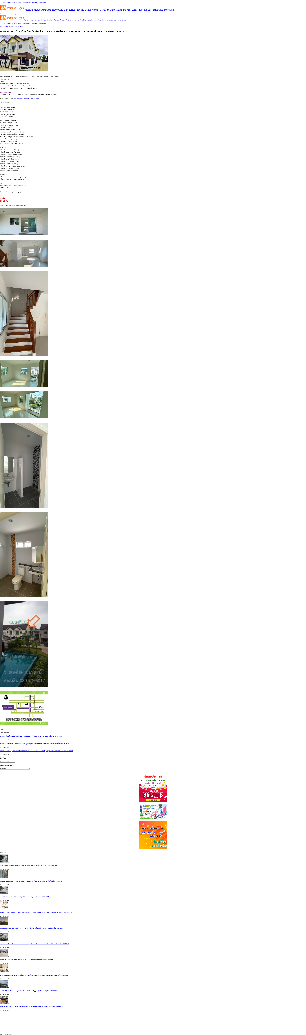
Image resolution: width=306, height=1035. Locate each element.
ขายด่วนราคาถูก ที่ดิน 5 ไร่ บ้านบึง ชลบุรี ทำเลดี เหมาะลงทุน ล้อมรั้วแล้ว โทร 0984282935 (24, 896)
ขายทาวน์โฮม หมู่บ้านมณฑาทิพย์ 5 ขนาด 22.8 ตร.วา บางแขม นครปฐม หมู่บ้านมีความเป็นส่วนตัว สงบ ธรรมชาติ (36, 751)
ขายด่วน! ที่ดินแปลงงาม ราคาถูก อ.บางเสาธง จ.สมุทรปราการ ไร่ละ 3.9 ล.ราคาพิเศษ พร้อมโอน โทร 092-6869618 (31, 881)
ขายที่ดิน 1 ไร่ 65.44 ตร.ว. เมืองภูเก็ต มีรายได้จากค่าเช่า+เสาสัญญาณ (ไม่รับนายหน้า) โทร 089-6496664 (28, 991)
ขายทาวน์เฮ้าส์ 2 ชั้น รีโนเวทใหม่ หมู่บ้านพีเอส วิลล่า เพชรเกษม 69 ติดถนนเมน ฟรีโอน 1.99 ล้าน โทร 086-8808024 (31, 1006)
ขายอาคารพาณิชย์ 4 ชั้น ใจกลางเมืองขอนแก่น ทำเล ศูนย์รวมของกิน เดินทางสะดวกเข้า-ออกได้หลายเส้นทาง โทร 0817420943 (34, 944)
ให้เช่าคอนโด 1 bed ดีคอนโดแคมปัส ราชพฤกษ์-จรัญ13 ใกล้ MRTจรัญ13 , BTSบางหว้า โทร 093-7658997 (29, 865)
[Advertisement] (48, 1022)
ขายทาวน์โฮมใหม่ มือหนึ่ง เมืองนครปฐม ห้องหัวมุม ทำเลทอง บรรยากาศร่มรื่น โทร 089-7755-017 (31, 736)
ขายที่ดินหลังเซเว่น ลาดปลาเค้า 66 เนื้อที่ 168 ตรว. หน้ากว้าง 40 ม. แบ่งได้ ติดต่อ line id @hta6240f (26, 959)
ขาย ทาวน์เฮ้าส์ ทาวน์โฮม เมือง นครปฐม (11, 26)
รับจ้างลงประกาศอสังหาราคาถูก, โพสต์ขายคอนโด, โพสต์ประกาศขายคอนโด (24, 2)
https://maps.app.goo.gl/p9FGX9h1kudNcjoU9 (27, 98)
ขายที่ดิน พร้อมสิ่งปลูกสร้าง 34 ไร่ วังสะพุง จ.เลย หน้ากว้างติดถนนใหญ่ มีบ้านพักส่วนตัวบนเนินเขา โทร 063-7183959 (32, 928)
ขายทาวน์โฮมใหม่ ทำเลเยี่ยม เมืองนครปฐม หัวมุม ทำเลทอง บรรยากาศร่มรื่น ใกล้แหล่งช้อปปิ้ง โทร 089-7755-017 (36, 743)
